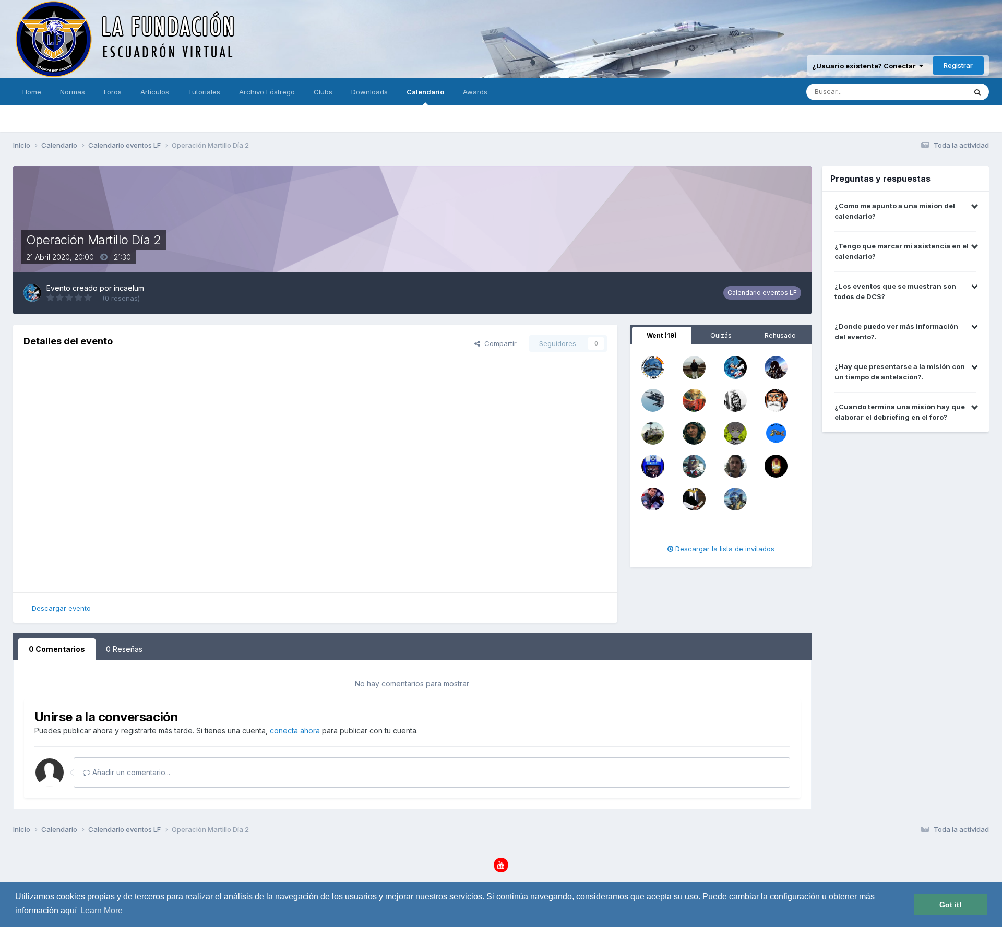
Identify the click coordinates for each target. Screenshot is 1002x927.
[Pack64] (652, 399)
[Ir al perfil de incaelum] (32, 293)
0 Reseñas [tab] (124, 649)
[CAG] (652, 366)
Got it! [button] (950, 904)
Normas (72, 92)
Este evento (933, 92)
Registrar (958, 65)
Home (31, 92)
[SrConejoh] (694, 465)
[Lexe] (694, 366)
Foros (113, 92)
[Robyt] (694, 399)
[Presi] (652, 465)
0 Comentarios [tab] (57, 649)
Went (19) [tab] (662, 335)
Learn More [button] (101, 910)
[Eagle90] (652, 498)
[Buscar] (977, 92)
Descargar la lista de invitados (723, 548)
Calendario (425, 92)
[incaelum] (735, 366)
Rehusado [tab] (780, 335)
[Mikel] (776, 366)
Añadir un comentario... (130, 772)
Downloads (369, 92)
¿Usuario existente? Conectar (865, 66)
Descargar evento (61, 608)
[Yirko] (652, 432)
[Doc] (694, 498)
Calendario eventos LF (762, 292)
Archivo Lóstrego (267, 92)
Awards (475, 92)
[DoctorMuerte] (776, 465)
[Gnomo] (735, 498)
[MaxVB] (776, 399)
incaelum (129, 287)
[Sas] (735, 465)
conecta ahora (295, 730)
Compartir (498, 343)
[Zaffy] (735, 432)
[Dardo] (776, 432)
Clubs (323, 92)
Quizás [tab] (721, 335)
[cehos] (694, 432)
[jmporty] (735, 399)
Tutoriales (204, 92)
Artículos (154, 92)
